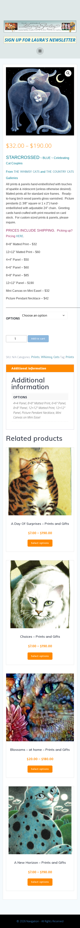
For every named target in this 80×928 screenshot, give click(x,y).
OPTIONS (13, 318)
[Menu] (40, 51)
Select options (40, 543)
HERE (19, 236)
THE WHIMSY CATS (27, 171)
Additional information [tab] (28, 368)
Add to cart (38, 338)
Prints (35, 357)
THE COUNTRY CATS (60, 171)
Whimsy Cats (50, 357)
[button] (68, 73)
